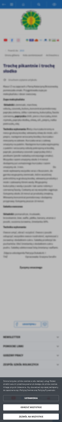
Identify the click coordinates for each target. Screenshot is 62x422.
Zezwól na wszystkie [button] (31, 416)
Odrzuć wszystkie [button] (31, 407)
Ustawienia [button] (31, 398)
